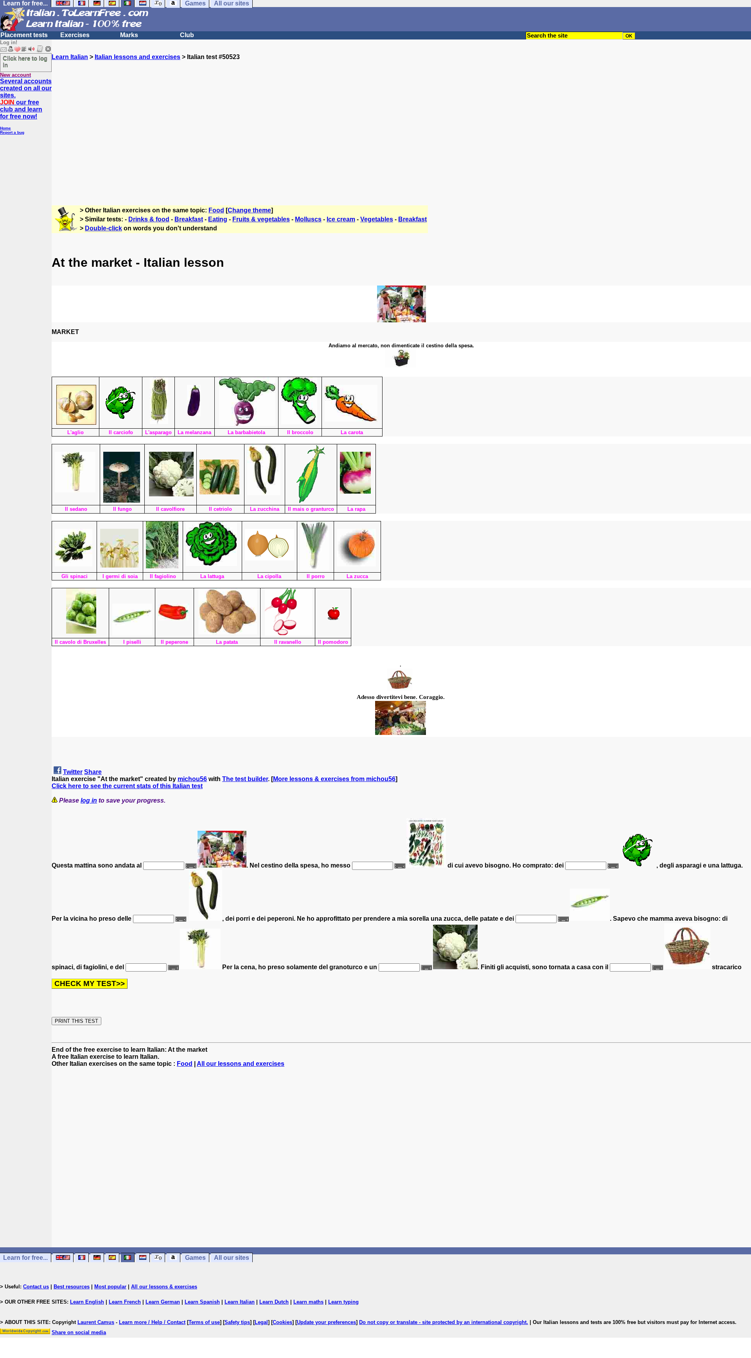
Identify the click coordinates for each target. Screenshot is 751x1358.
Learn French (125, 1302)
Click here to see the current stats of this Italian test (127, 786)
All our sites (231, 1257)
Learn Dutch (274, 1302)
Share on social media (79, 1332)
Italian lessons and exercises (137, 57)
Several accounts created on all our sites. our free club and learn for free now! (26, 99)
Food (216, 210)
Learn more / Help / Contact (152, 1322)
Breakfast (188, 219)
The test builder (245, 779)
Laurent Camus (95, 1322)
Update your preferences (326, 1322)
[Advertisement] (401, 129)
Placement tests (24, 35)
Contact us (36, 1287)
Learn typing (343, 1302)
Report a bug (12, 132)
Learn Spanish (202, 1302)
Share (93, 772)
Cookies (282, 1322)
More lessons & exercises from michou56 (334, 779)
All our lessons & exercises (164, 1287)
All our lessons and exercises (240, 1063)
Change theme (249, 210)
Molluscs (308, 219)
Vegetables (376, 219)
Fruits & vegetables (261, 219)
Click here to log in (25, 61)
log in (89, 800)
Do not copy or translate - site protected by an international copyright (442, 1322)
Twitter (73, 772)
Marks (129, 35)
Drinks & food (148, 219)
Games (195, 1257)
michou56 (192, 779)
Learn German (163, 1302)
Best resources (72, 1287)
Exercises (75, 35)
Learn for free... (25, 1257)
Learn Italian (70, 57)
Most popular (110, 1287)
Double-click (103, 228)
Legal (261, 1322)
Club (187, 35)
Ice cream (341, 219)
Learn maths (308, 1302)
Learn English (87, 1302)
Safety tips (237, 1322)
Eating (217, 219)
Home (5, 128)
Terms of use (204, 1322)
